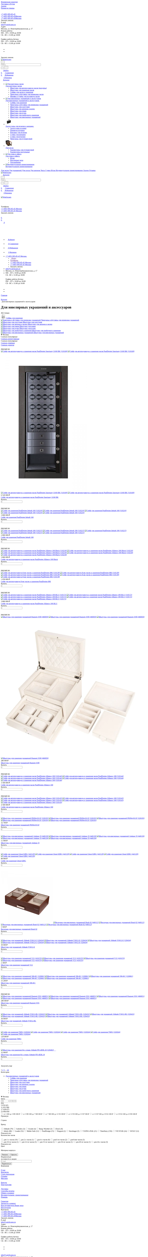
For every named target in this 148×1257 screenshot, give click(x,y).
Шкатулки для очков (18, 1207)
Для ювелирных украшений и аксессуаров (22, 1196)
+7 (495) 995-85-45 (8, 14)
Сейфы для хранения (18, 1198)
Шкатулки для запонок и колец (22, 1205)
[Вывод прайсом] (4, 347)
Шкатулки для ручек (18, 1209)
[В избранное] (2, 504)
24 (8, 1190)
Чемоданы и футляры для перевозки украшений (29, 1200)
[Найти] (6, 67)
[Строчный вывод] (3, 347)
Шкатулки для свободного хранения (24, 1211)
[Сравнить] (2, 506)
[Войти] (2, 200)
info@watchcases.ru (8, 25)
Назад (13, 258)
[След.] (1, 1188)
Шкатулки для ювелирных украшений (25, 1213)
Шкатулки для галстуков (20, 1203)
